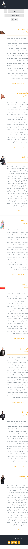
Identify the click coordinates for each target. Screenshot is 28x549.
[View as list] (15, 19)
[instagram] (12, 542)
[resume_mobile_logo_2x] (3, 2)
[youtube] (9, 542)
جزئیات (13, 83)
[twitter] (15, 542)
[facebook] (19, 542)
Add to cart (19, 83)
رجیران (14, 539)
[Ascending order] (5, 11)
